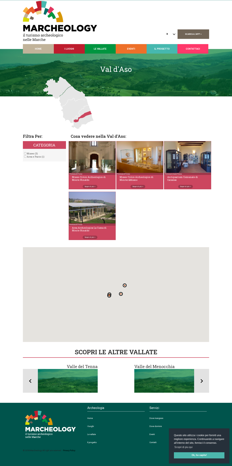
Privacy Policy (69, 450)
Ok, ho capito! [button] (199, 455)
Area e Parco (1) (35, 156)
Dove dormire (155, 426)
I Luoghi (69, 49)
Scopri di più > (90, 187)
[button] (125, 285)
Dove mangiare (156, 418)
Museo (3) (32, 153)
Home (38, 49)
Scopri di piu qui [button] (183, 447)
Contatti (153, 442)
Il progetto (162, 49)
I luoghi (90, 426)
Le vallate (100, 49)
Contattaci (193, 49)
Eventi (131, 49)
